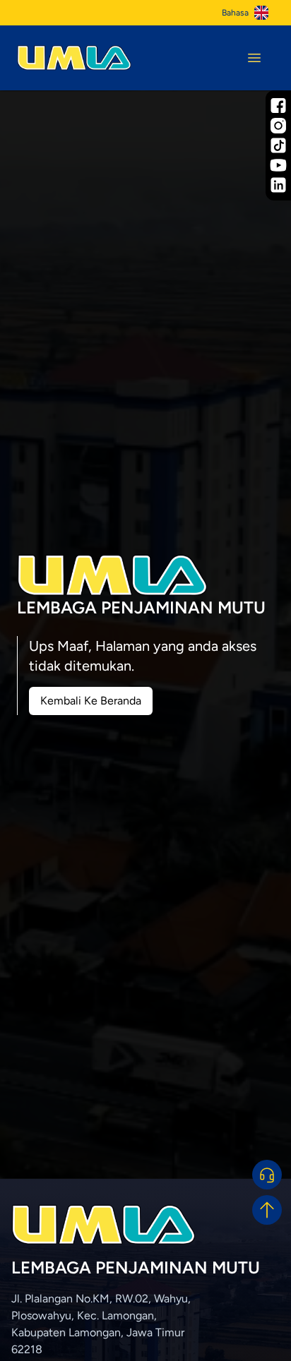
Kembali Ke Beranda (90, 700)
